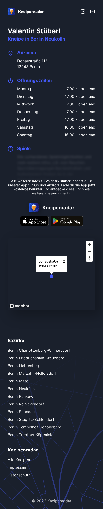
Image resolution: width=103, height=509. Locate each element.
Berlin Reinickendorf (26, 404)
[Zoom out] (89, 251)
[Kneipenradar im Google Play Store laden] (67, 224)
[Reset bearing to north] (89, 258)
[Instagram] (83, 11)
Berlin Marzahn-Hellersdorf (32, 373)
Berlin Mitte (18, 381)
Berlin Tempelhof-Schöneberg (35, 427)
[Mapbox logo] (19, 306)
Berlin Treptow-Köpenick (30, 434)
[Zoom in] (89, 244)
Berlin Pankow (20, 396)
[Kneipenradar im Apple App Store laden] (34, 224)
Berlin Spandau (21, 411)
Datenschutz (19, 475)
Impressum (17, 467)
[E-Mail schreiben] (92, 11)
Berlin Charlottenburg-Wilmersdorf (39, 350)
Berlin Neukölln (47, 39)
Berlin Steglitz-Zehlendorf (31, 419)
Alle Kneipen (19, 459)
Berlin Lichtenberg (24, 365)
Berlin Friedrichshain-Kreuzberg (36, 358)
